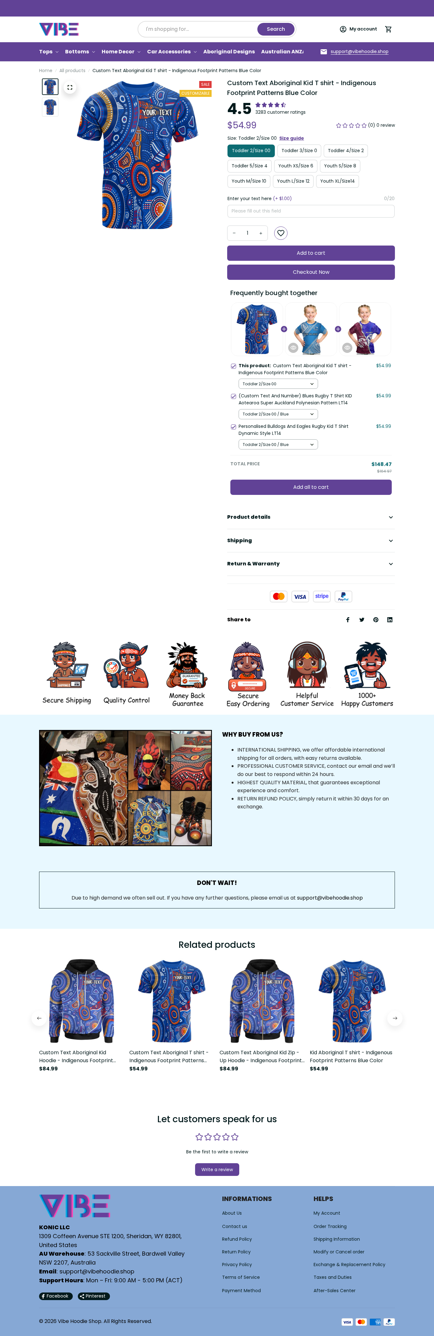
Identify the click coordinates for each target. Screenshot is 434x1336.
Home (45, 70)
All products (72, 70)
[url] (360, 51)
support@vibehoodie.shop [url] (330, 897)
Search (276, 29)
